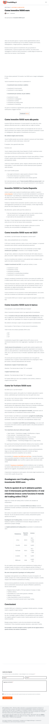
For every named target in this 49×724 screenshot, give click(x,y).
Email (27, 677)
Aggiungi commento (8, 682)
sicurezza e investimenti (17, 465)
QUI (3, 712)
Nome (5, 677)
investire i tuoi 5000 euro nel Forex (22, 456)
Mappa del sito (32, 715)
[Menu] (46, 2)
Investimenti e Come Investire (18, 7)
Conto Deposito (9, 194)
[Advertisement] (24, 29)
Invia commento (7, 697)
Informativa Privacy (40, 715)
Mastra (27, 113)
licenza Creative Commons (19, 721)
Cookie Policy (5, 717)
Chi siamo (25, 715)
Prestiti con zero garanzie (15, 717)
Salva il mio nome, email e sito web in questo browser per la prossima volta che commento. (22, 694)
